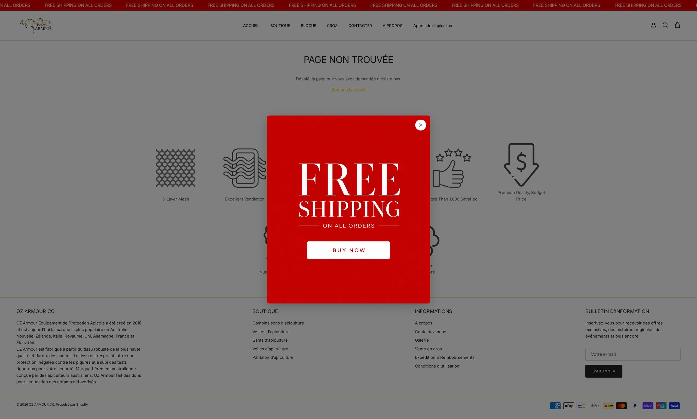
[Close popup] (420, 125)
